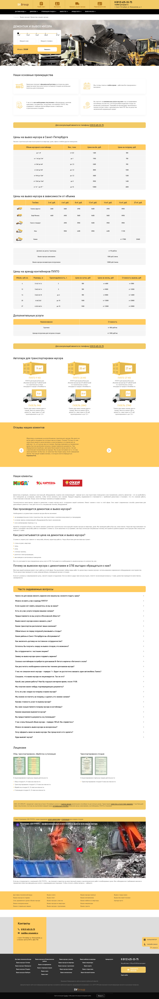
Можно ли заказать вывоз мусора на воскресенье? (36, 727)
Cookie (66, 995)
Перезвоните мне (100, 7)
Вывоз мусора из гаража (21, 898)
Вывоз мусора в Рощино (23, 969)
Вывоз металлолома (87, 898)
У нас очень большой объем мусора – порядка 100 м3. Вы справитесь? (44, 722)
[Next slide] (109, 450)
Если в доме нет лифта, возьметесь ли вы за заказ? (36, 606)
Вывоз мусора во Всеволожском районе (44, 960)
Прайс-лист (41, 7)
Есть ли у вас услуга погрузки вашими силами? (34, 611)
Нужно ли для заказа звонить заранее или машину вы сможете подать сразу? (47, 596)
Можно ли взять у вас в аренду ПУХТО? (31, 601)
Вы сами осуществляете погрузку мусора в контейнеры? (38, 707)
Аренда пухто (118, 900)
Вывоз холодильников (20, 903)
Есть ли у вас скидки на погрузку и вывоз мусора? (35, 691)
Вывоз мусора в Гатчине (23, 962)
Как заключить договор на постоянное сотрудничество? (38, 641)
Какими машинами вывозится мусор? (30, 712)
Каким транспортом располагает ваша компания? (35, 626)
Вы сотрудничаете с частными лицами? (32, 651)
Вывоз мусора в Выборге (23, 972)
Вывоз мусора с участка (55, 900)
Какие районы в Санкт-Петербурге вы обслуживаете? (37, 636)
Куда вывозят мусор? (24, 737)
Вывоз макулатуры (86, 903)
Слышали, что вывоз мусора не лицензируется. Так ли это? (40, 676)
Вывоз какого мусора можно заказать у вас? (33, 621)
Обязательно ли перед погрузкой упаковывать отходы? (38, 631)
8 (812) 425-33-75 (123, 2)
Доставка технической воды (22, 895)
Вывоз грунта (85, 906)
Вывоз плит (51, 898)
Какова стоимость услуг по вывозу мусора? (33, 702)
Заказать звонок (134, 970)
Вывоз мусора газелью (88, 895)
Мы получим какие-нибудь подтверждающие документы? (39, 686)
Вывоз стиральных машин (22, 906)
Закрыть (101, 996)
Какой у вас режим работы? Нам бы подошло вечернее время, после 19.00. (46, 681)
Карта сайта (124, 975)
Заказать (47, 49)
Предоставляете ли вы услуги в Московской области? (37, 616)
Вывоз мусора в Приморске (23, 966)
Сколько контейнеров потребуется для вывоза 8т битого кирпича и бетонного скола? (51, 661)
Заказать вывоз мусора (77, 7)
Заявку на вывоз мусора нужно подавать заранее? (36, 656)
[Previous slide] (21, 450)
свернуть (155, 947)
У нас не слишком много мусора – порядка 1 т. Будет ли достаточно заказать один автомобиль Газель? (58, 671)
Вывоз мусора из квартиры (56, 903)
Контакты (57, 7)
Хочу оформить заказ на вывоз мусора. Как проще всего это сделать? (44, 732)
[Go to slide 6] (80, 463)
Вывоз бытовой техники (122, 898)
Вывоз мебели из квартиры (89, 900)
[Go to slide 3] (79, 463)
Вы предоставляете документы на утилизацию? (35, 717)
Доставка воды (20, 11)
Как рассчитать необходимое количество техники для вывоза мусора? (44, 666)
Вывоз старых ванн (120, 895)
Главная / (16, 17)
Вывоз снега (51, 895)
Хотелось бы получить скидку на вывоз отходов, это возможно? (42, 646)
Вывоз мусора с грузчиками (56, 906)
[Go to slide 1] (78, 463)
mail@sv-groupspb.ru (121, 5)
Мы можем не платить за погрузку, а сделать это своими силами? (42, 697)
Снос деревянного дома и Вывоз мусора (26, 900)
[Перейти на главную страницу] (23, 4)
